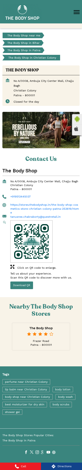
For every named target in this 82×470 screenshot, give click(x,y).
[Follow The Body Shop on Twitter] (32, 452)
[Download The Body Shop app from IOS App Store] (77, 128)
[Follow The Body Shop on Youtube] (49, 452)
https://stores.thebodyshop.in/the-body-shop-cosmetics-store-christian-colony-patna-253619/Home (44, 208)
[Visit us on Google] (44, 452)
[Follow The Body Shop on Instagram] (38, 452)
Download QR (21, 285)
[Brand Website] (55, 452)
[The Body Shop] (22, 12)
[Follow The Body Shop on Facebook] (27, 452)
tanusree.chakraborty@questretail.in (35, 216)
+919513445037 (20, 196)
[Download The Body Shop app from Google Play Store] (77, 119)
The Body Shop (41, 328)
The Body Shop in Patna (18, 440)
